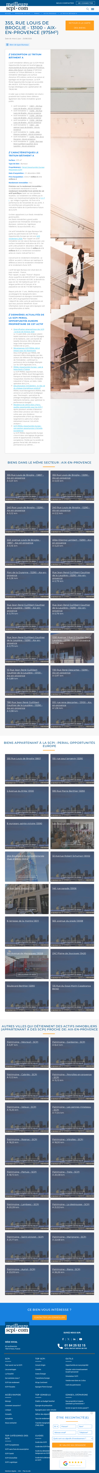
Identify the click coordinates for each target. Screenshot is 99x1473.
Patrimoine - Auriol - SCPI (21, 1269)
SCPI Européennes (12, 1446)
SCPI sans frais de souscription (17, 1451)
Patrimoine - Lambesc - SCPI (23, 1204)
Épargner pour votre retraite (45, 1412)
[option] (72, 251)
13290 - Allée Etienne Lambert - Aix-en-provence (28, 133)
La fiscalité (9, 1375)
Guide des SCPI (41, 1444)
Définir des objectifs (42, 1416)
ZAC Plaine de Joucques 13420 (69, 953)
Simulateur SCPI (72, 1378)
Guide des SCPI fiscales (44, 1448)
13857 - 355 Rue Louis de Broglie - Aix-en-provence (28, 107)
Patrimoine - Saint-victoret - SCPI (25, 1237)
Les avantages (10, 1371)
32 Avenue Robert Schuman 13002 (71, 856)
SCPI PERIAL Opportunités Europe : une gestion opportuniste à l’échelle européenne (28, 428)
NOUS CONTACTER (65, 3)
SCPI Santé (9, 1455)
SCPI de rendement (12, 1384)
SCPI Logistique (11, 1464)
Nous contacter (11, 1425)
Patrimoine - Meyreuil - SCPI (22, 1042)
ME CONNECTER (85, 3)
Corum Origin (40, 1367)
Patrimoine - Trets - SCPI (66, 1172)
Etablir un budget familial (45, 1403)
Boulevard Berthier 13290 (21, 986)
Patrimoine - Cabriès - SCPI (22, 1074)
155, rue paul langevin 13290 (67, 758)
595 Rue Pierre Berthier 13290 (68, 791)
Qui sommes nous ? (12, 1380)
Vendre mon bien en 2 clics (76, 1382)
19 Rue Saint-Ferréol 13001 (21, 888)
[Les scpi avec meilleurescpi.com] (17, 6)
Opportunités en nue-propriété (77, 1367)
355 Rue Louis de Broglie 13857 (24, 758)
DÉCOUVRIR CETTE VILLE (27, 1063)
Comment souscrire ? (13, 1407)
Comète (38, 1371)
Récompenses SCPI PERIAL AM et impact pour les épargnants (27, 349)
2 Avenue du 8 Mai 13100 (20, 791)
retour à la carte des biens (80, 25)
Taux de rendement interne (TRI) (47, 1420)
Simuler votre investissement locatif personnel (77, 1372)
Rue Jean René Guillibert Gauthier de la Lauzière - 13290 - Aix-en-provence (71, 575)
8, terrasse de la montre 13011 (23, 921)
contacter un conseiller (49, 1317)
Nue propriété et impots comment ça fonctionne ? (75, 1404)
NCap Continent (41, 1384)
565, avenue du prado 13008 (67, 921)
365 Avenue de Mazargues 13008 (25, 953)
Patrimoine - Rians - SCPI (66, 1269)
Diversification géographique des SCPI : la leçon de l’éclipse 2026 (29, 330)
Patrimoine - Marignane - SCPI (69, 1237)
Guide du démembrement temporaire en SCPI (44, 1453)
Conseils (8, 1416)
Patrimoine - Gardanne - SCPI (68, 1042)
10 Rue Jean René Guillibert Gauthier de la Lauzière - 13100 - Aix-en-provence (24, 673)
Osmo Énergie (40, 1375)
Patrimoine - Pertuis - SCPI (22, 1172)
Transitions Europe (42, 1380)
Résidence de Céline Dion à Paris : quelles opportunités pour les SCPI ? (28, 406)
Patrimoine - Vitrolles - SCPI (67, 1139)
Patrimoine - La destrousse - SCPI (70, 1204)
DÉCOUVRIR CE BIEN (27, 496)
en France (28, 70)
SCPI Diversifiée (11, 1459)
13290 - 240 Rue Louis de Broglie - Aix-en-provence (28, 116)
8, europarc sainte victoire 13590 (24, 823)
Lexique (8, 1412)
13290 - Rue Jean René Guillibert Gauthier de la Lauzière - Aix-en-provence (28, 143)
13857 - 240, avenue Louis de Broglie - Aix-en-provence (27, 127)
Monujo (8, 1403)
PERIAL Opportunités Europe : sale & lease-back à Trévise (28, 368)
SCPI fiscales (10, 1388)
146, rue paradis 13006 (64, 888)
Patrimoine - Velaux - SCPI (21, 1107)
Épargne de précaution (43, 1407)
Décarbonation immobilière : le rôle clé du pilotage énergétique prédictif (29, 387)
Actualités (9, 1420)
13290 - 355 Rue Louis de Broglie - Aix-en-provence (28, 112)
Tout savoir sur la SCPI (13, 1367)
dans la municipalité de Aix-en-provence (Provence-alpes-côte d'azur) (27, 67)
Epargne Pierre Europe (43, 1388)
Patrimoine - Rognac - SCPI (22, 1139)
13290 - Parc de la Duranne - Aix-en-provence (29, 138)
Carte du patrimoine (73, 1386)
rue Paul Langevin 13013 (65, 823)
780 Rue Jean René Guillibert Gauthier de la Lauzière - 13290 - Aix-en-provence (24, 705)
